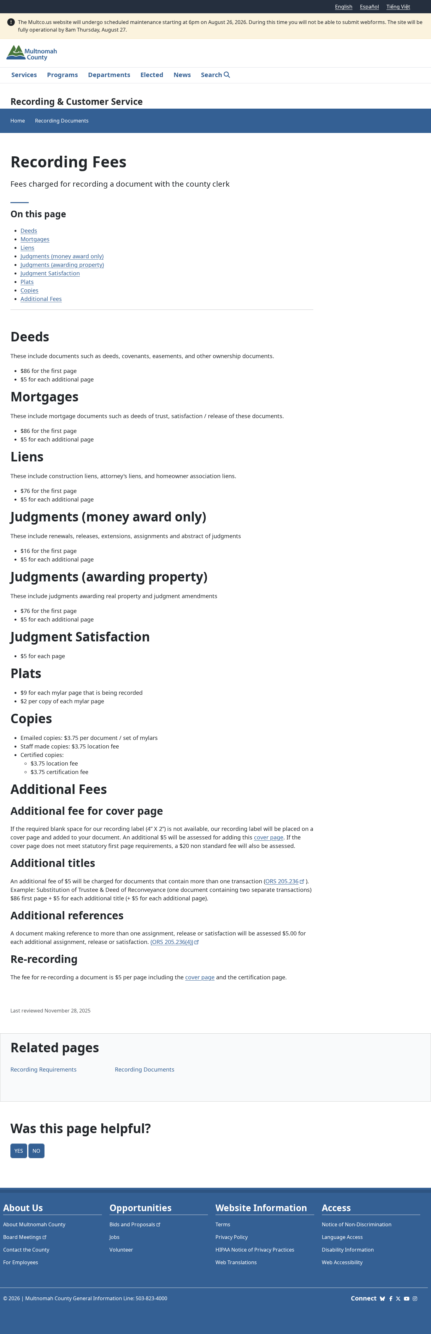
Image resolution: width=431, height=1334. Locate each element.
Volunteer (121, 1249)
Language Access (342, 1237)
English (343, 6)
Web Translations (236, 1262)
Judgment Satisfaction (50, 273)
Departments (109, 74)
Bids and (132, 1224)
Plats (27, 281)
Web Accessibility (342, 1262)
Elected (151, 74)
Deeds (29, 230)
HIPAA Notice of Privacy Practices (255, 1249)
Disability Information (348, 1249)
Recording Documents (62, 120)
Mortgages (35, 239)
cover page (268, 837)
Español (369, 6)
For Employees (20, 1262)
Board (22, 1237)
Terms (223, 1224)
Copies (29, 290)
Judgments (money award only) (62, 256)
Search (211, 74)
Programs (62, 74)
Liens (27, 247)
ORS (281, 881)
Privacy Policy (232, 1237)
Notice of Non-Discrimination (357, 1224)
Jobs (114, 1237)
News (182, 74)
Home (17, 120)
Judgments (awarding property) (62, 264)
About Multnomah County (34, 1224)
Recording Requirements (43, 1069)
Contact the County (26, 1249)
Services (24, 74)
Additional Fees (41, 299)
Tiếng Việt (398, 6)
